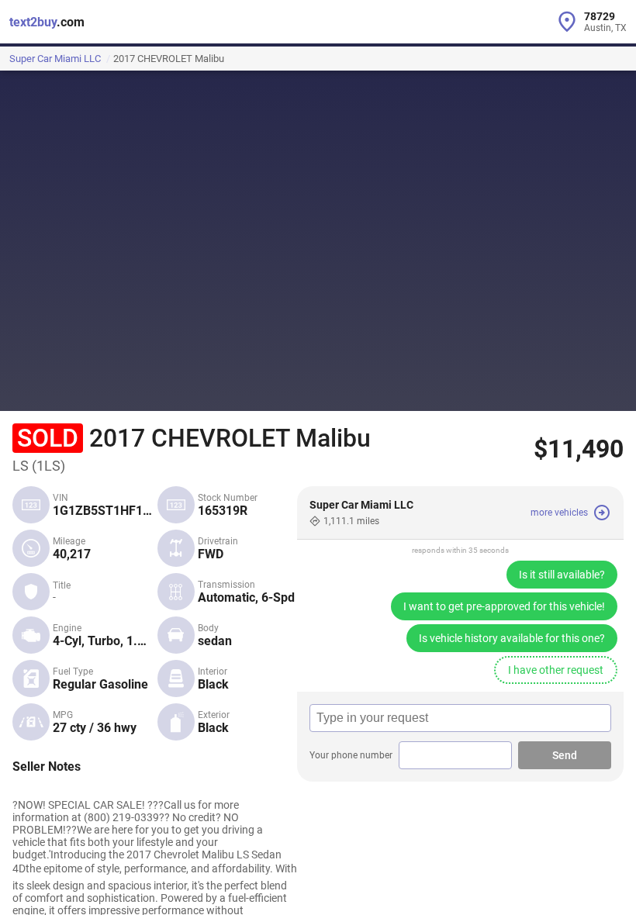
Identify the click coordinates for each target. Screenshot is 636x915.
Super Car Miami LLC (55, 58)
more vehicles (559, 512)
